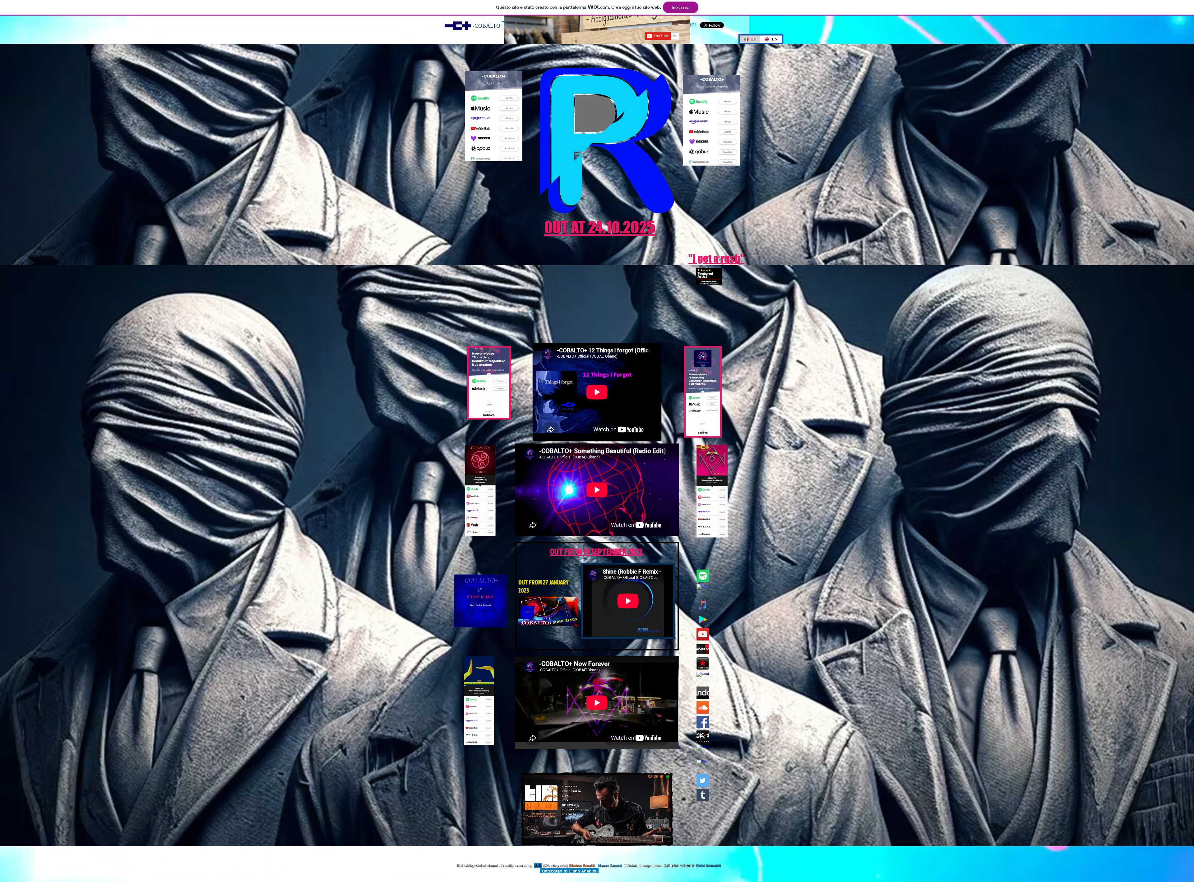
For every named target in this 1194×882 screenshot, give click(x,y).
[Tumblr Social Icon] (702, 795)
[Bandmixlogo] (702, 649)
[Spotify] (702, 576)
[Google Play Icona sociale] (702, 619)
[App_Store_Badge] (702, 590)
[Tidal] (702, 766)
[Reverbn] (702, 663)
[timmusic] (702, 751)
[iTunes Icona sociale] (702, 605)
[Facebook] (702, 722)
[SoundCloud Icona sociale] (702, 707)
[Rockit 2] (702, 736)
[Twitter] (702, 780)
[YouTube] (702, 634)
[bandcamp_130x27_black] (702, 693)
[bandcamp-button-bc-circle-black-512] (702, 678)
